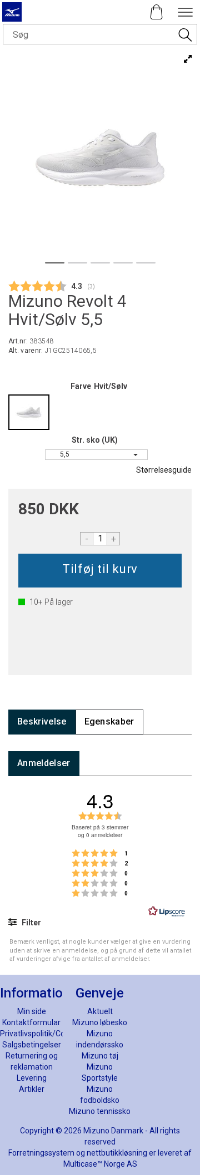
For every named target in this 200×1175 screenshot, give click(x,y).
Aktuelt (100, 1011)
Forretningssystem (41, 1152)
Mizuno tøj (100, 1055)
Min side (31, 1011)
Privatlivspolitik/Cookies (41, 1033)
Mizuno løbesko (99, 1022)
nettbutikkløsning (117, 1152)
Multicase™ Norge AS (100, 1163)
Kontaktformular (31, 1022)
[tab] (42, 722)
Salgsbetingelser (31, 1044)
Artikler (31, 1089)
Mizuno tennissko (100, 1111)
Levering (32, 1077)
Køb (100, 571)
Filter (30, 922)
